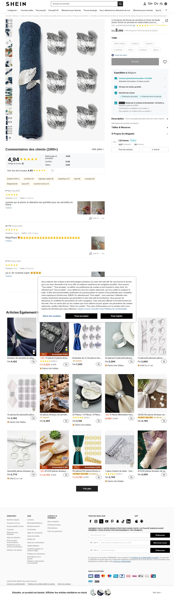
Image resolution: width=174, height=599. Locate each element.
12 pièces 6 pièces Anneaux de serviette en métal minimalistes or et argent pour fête (54, 358)
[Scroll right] (166, 10)
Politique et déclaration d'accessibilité (35, 562)
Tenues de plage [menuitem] (90, 10)
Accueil (8, 16)
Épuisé (135, 61)
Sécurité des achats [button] (127, 93)
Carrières (10, 530)
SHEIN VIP (31, 539)
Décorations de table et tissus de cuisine (56, 16)
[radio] (119, 43)
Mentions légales (13, 520)
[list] (110, 521)
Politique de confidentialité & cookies (145, 558)
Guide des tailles (33, 536)
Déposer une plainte (14, 550)
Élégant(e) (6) (12, 184)
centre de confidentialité (122, 561)
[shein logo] (16, 4)
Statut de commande (34, 533)
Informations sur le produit (34, 558)
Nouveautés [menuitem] (41, 10)
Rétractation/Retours (34, 523)
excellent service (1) (41, 184)
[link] (150, 3)
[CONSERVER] (165, 61)
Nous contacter (53, 522)
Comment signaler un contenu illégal (35, 550)
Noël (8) (77, 179)
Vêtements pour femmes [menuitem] (71, 10)
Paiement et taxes (54, 525)
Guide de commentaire (35, 543)
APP (136, 516)
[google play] (142, 522)
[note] (54, 354)
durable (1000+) (13, 179)
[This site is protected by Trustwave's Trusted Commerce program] (90, 581)
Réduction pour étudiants (12, 533)
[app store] (136, 522)
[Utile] (90, 218)
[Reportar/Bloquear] (103, 218)
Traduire (8, 208)
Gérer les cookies (64, 584)
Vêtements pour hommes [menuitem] (143, 10)
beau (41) (25, 184)
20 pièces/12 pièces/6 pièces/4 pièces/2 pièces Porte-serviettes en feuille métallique (119, 358)
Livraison (30, 520)
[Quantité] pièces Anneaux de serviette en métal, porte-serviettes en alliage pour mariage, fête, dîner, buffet (21, 471)
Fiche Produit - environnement (12, 541)
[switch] (51, 170)
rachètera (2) (29, 179)
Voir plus (87, 488)
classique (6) (89, 179)
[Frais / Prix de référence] (124, 31)
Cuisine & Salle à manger (29, 16)
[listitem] (21, 344)
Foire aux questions (55, 531)
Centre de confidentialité (16, 584)
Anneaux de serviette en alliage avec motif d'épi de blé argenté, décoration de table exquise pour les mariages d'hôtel (21, 358)
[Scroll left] (163, 10)
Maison (15, 16)
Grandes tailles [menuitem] (27, 10)
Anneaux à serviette (80, 16)
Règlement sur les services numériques (14, 546)
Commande (31, 530)
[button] (161, 3)
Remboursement (33, 526)
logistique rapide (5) (45, 179)
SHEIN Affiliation (33, 546)
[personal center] (144, 3)
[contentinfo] (129, 576)
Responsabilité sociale (15, 526)
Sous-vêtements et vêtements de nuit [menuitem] (115, 10)
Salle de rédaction (13, 538)
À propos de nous (13, 523)
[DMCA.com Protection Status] (96, 581)
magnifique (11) (64, 179)
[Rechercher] (120, 3)
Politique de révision (14, 164)
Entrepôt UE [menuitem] (54, 10)
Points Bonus (52, 528)
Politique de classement (36, 554)
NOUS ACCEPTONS (96, 571)
